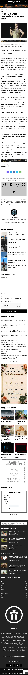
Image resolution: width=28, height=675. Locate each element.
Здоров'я (3, 585)
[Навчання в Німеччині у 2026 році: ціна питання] (4, 270)
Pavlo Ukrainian (6, 21)
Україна (2, 595)
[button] (26, 2)
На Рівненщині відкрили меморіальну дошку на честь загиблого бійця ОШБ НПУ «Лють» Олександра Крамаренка (13, 348)
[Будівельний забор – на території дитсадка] (21, 415)
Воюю (5, 499)
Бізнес (2, 589)
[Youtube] (21, 665)
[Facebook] (7, 665)
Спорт (2, 597)
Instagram (24, 186)
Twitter (14, 194)
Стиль (2, 591)
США (7, 166)
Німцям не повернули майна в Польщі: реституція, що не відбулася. (17, 260)
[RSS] (14, 665)
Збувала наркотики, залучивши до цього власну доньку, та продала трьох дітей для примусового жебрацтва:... (14, 357)
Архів (5, 669)
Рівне (2, 587)
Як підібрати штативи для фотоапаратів (15, 327)
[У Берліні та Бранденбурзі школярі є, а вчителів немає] (4, 237)
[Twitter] (17, 665)
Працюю (6, 501)
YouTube (17, 186)
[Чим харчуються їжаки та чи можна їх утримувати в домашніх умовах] (4, 565)
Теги (9, 669)
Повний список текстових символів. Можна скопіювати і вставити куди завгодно (18, 558)
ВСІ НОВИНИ (13, 361)
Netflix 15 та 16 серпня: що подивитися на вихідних (20, 456)
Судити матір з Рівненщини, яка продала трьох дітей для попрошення (17, 540)
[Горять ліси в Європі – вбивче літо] (7, 415)
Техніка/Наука (4, 593)
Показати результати (14, 509)
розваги (3, 166)
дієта (6, 164)
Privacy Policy (22, 670)
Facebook (11, 186)
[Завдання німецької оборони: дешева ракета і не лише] (4, 257)
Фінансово (6, 495)
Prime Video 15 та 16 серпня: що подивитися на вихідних (7, 456)
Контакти (15, 670)
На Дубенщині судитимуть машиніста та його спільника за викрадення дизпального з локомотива (14, 331)
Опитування (14, 669)
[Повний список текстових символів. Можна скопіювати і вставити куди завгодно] (4, 558)
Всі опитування (14, 514)
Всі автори (20, 669)
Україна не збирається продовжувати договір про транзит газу (7, 202)
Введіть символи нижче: (7, 301)
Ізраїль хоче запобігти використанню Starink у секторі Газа (21, 202)
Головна (2, 9)
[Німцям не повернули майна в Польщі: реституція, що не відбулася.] (4, 263)
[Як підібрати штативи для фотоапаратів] (4, 547)
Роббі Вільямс (20, 164)
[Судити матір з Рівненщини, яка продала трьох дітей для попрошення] (4, 540)
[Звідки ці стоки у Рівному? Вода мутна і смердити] (4, 533)
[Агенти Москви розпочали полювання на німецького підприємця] (4, 244)
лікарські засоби (12, 164)
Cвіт (6, 9)
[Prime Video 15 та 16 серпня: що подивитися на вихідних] (7, 448)
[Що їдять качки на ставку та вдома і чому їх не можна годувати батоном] (4, 572)
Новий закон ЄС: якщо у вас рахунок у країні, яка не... (21, 438)
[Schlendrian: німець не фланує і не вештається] (4, 250)
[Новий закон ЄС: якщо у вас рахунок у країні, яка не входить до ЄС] (21, 430)
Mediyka (11, 673)
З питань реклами (7, 670)
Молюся (6, 503)
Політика (3, 583)
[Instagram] (10, 665)
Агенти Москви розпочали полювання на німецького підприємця (16, 241)
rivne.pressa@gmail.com (18, 656)
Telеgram (4, 186)
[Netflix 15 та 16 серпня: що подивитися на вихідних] (21, 448)
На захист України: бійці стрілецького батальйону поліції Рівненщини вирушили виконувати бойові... (7, 439)
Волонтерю (7, 497)
